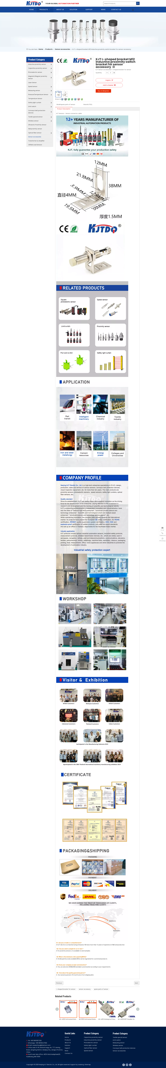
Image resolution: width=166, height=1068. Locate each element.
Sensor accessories (119, 1051)
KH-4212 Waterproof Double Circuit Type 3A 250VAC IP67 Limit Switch (72, 1019)
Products (68, 1040)
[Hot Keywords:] (138, 3)
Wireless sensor (118, 1045)
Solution (67, 1045)
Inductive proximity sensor (93, 1040)
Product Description (63, 109)
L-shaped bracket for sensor (65, 989)
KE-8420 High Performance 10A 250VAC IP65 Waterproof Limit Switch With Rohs (111, 1019)
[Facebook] (123, 1065)
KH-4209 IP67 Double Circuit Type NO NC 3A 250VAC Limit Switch (91, 1019)
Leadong (81, 1065)
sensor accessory (85, 989)
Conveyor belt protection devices (124, 1048)
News (66, 1051)
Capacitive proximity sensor (93, 1037)
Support (67, 1048)
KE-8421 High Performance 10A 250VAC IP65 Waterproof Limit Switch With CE (130, 1019)
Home (67, 1037)
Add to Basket (108, 85)
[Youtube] (130, 1065)
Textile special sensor (120, 1037)
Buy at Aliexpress (103, 91)
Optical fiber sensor (90, 1048)
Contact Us (68, 1053)
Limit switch (117, 1040)
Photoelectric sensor (91, 1043)
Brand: (86, 104)
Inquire (108, 80)
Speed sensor (88, 1051)
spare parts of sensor (101, 989)
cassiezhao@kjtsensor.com (41, 1045)
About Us (68, 1043)
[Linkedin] (127, 1065)
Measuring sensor (118, 1043)
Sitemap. (88, 1065)
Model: (59, 104)
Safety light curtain (90, 1045)
